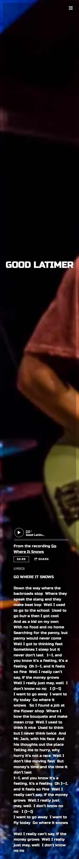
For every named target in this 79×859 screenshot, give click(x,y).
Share (43, 559)
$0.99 (21, 559)
